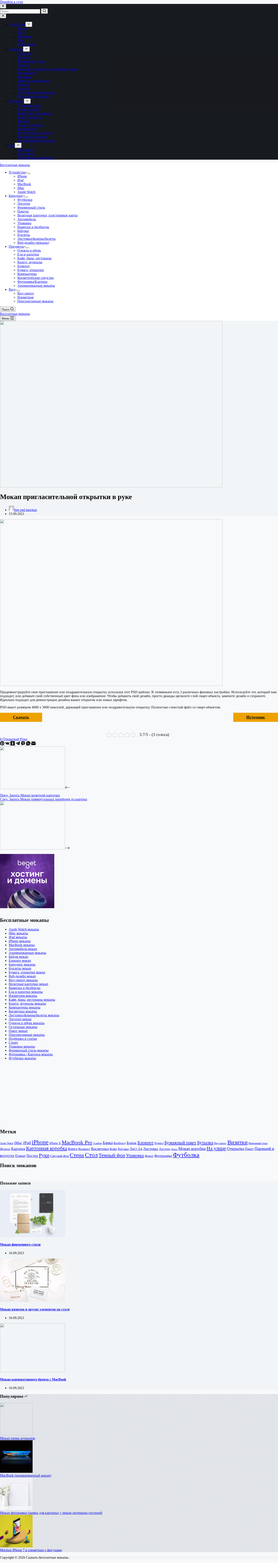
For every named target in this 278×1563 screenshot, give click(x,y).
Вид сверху (220, 1143)
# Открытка (8, 739)
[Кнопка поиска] (44, 11)
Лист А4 (136, 1149)
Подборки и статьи (23, 1038)
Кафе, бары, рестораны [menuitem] (34, 113)
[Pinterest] (2, 744)
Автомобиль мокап (23, 949)
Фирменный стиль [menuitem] (31, 61)
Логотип (164, 1149)
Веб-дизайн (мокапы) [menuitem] (33, 96)
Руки (44, 1155)
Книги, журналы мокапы (27, 1003)
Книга (73, 1149)
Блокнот (145, 1142)
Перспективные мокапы (27, 1035)
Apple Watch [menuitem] (26, 44)
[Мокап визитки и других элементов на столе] (32, 1300)
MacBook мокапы (22, 945)
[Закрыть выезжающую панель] (3, 16)
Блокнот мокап (20, 960)
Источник (255, 717)
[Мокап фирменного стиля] (32, 1236)
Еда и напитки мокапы (26, 992)
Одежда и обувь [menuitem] (29, 105)
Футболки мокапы (22, 1058)
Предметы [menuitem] (16, 101)
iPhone (40, 1142)
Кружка (123, 1149)
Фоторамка (163, 1156)
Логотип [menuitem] (23, 57)
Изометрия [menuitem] (25, 154)
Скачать (21, 717)
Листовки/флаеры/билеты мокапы (34, 1015)
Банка (108, 1142)
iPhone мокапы (20, 941)
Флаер (149, 1156)
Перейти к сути (11, 2)
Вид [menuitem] (12, 145)
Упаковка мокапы (22, 1046)
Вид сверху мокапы (23, 980)
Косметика (100, 1149)
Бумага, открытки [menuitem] (30, 125)
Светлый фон (59, 1156)
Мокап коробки (192, 1148)
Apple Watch (6, 1143)
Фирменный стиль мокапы (29, 1050)
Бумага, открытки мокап (27, 972)
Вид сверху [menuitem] (25, 150)
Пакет (249, 1149)
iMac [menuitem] (20, 40)
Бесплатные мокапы (15, 165)
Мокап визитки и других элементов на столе (35, 1309)
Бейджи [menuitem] (23, 85)
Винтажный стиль (258, 1143)
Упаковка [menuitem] (24, 77)
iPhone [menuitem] (22, 29)
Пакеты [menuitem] (23, 65)
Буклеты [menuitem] (23, 88)
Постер (32, 1156)
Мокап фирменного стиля (20, 1244)
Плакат (20, 1156)
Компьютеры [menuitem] (27, 129)
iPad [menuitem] (20, 32)
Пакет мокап (18, 1031)
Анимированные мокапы (27, 953)
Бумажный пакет (180, 1142)
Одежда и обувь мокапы (27, 1023)
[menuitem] (28, 24)
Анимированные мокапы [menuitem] (36, 141)
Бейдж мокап (18, 956)
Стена (77, 1155)
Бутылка (205, 1142)
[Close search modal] (3, 6)
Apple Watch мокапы (24, 929)
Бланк (132, 1143)
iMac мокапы (18, 933)
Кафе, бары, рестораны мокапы (32, 999)
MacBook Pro (77, 1142)
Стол (91, 1155)
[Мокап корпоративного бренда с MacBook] (32, 1371)
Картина (18, 1149)
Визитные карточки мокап (28, 984)
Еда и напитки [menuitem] (28, 109)
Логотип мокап (20, 1019)
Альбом (97, 1143)
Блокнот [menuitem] (23, 121)
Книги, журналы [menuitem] (29, 117)
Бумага (159, 1143)
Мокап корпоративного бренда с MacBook (33, 1379)
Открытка (235, 1148)
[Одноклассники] (13, 744)
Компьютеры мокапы (24, 1007)
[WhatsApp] (28, 744)
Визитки (237, 1142)
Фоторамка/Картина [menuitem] (32, 137)
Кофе (113, 1149)
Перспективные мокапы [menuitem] (35, 157)
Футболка (186, 1154)
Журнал (5, 1149)
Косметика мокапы (23, 1011)
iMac (18, 1143)
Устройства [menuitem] (17, 24)
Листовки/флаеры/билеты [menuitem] (36, 92)
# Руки (22, 739)
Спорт (13, 1042)
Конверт (84, 1149)
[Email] (33, 744)
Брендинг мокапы (22, 964)
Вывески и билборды (24, 988)
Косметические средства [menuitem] (35, 133)
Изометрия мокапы (23, 996)
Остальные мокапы (23, 1027)
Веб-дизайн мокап (22, 976)
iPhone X (55, 1143)
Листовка (150, 1149)
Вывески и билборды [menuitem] (33, 81)
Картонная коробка (46, 1148)
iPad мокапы (18, 937)
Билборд (120, 1143)
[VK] (7, 744)
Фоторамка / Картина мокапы (31, 1054)
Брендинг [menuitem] (16, 49)
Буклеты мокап (20, 968)
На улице (216, 1148)
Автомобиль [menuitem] (26, 73)
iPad (27, 1142)
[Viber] (23, 744)
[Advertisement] (130, 1094)
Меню (174, 1149)
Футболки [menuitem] (24, 53)
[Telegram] (18, 744)
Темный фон (112, 1155)
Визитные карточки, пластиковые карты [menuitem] (47, 69)
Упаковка (135, 1155)
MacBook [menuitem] (24, 36)
